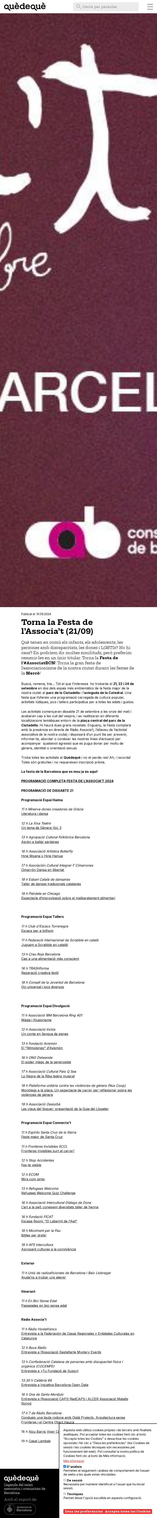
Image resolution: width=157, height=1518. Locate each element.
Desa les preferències (84, 1511)
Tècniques (75, 1494)
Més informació (73, 1461)
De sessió (74, 1480)
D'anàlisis (74, 1467)
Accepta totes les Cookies (127, 1511)
